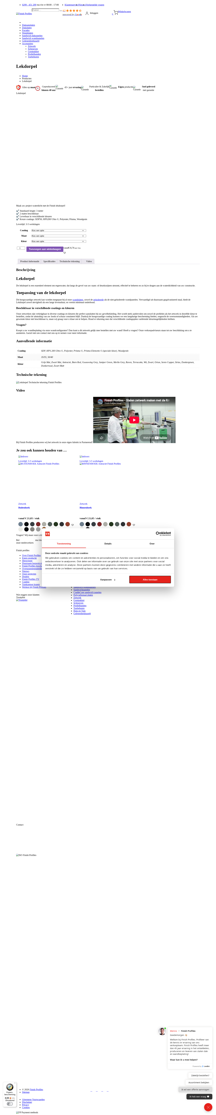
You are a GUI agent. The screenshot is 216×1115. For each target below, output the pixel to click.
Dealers (25, 576)
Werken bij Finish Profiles (34, 587)
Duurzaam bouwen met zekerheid (37, 563)
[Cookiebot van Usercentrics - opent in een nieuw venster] (158, 534)
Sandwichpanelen (81, 589)
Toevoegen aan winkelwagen (45, 249)
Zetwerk (77, 597)
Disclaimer (27, 1102)
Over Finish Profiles (31, 555)
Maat (24, 236)
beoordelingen (53, 1078)
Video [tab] (89, 261)
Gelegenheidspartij (82, 613)
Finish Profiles (36, 1089)
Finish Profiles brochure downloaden (39, 566)
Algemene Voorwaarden (33, 1099)
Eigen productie (29, 558)
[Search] (61, 10)
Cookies (26, 1107)
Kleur (24, 241)
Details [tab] (108, 543)
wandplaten (77, 299)
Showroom (27, 560)
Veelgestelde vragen (95, 5)
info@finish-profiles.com (33, 840)
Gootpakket (78, 600)
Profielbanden (79, 605)
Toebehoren (78, 608)
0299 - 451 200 (29, 838)
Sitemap (26, 1092)
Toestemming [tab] (64, 543)
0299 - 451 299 (29, 5)
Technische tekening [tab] (70, 261)
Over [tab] (152, 543)
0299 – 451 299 (27, 540)
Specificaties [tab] (49, 261)
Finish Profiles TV (30, 579)
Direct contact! (23, 545)
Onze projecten (29, 574)
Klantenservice (71, 5)
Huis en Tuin (79, 611)
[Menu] (15, 1083)
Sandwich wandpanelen (84, 587)
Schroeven (78, 603)
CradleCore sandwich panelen (87, 592)
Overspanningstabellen (32, 568)
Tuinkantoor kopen (31, 584)
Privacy (25, 1105)
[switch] (10, 1104)
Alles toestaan (150, 579)
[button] (64, 252)
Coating (24, 230)
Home (25, 76)
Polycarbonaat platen (83, 595)
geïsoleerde (98, 299)
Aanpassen (106, 579)
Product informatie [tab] (29, 261)
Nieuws (82, 5)
